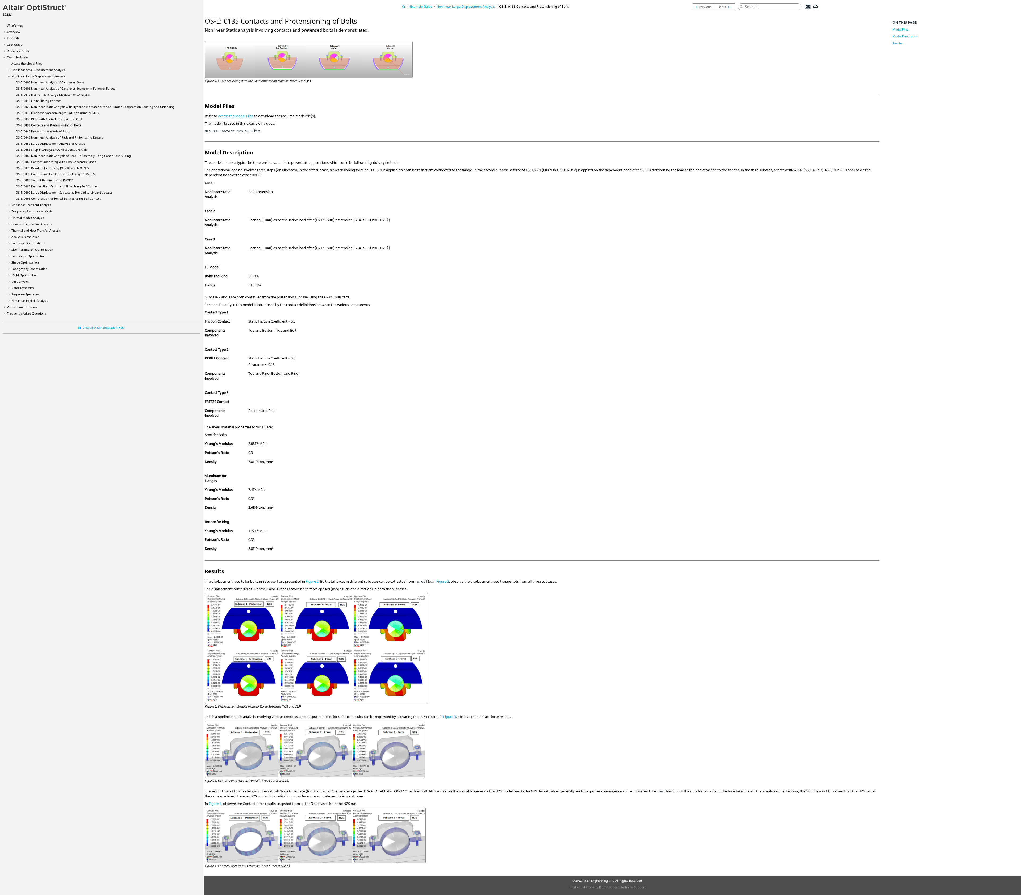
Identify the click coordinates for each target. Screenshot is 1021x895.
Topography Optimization (29, 269)
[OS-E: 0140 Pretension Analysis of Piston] (726, 6)
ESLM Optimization (24, 275)
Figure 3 (449, 716)
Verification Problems (22, 307)
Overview (13, 32)
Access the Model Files (26, 63)
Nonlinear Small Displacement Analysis (38, 70)
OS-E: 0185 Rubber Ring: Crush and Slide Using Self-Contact (57, 186)
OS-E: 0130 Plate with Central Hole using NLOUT (49, 119)
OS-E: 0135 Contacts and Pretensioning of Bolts (48, 125)
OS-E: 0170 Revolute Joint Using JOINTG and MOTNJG (52, 168)
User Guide (14, 45)
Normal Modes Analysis (27, 218)
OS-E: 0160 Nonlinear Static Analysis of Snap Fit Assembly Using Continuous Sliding (73, 156)
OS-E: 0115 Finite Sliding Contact (38, 101)
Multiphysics (20, 281)
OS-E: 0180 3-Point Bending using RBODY (44, 180)
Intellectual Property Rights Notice (593, 887)
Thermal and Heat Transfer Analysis (36, 230)
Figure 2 (312, 581)
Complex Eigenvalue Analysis (31, 224)
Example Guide (17, 57)
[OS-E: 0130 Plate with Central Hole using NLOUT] (703, 6)
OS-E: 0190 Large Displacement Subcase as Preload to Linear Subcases (64, 192)
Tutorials (13, 38)
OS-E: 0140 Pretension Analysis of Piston (44, 131)
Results (897, 43)
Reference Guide (18, 51)
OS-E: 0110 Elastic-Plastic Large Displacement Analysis (53, 95)
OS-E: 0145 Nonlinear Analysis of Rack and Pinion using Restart (59, 137)
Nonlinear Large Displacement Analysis (38, 76)
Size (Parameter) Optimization (32, 250)
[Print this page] (815, 8)
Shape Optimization (25, 262)
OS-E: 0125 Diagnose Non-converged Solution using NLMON (57, 113)
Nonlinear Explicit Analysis (29, 301)
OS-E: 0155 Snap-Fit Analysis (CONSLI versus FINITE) (52, 150)
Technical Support (633, 887)
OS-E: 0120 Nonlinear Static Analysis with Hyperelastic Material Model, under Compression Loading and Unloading (95, 107)
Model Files (900, 29)
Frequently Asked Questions (26, 313)
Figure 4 (215, 803)
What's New (15, 25)
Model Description (905, 36)
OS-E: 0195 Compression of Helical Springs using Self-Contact (58, 198)
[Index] (806, 10)
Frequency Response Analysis (31, 211)
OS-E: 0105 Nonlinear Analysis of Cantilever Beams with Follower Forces (65, 88)
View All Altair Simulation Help (104, 327)
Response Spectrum (25, 294)
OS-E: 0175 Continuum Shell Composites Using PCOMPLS (55, 174)
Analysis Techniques (25, 237)
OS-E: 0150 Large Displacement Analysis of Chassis (50, 143)
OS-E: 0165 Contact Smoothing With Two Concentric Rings (56, 162)
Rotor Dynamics (22, 288)
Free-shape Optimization (28, 256)
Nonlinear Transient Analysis (31, 205)
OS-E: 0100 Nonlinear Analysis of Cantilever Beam (50, 82)
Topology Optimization (27, 243)
